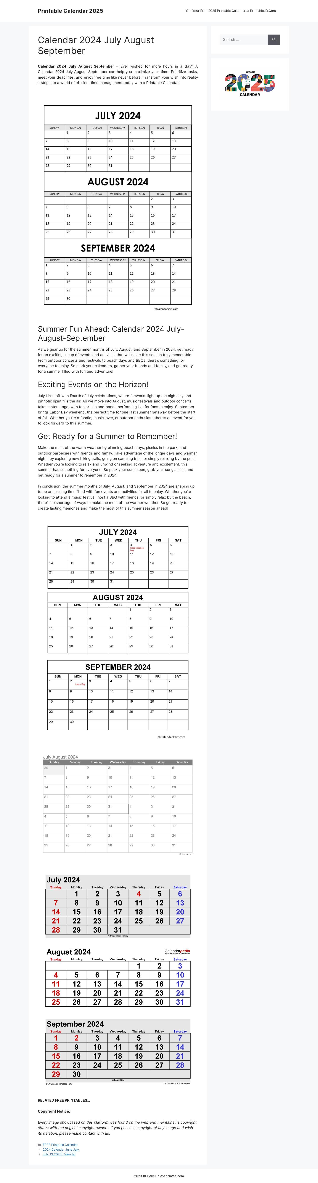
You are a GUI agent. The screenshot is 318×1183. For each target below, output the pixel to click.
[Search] (274, 40)
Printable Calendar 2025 (70, 11)
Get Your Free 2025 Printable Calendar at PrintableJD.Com (231, 11)
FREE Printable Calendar (60, 1145)
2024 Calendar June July (61, 1149)
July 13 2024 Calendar (59, 1154)
